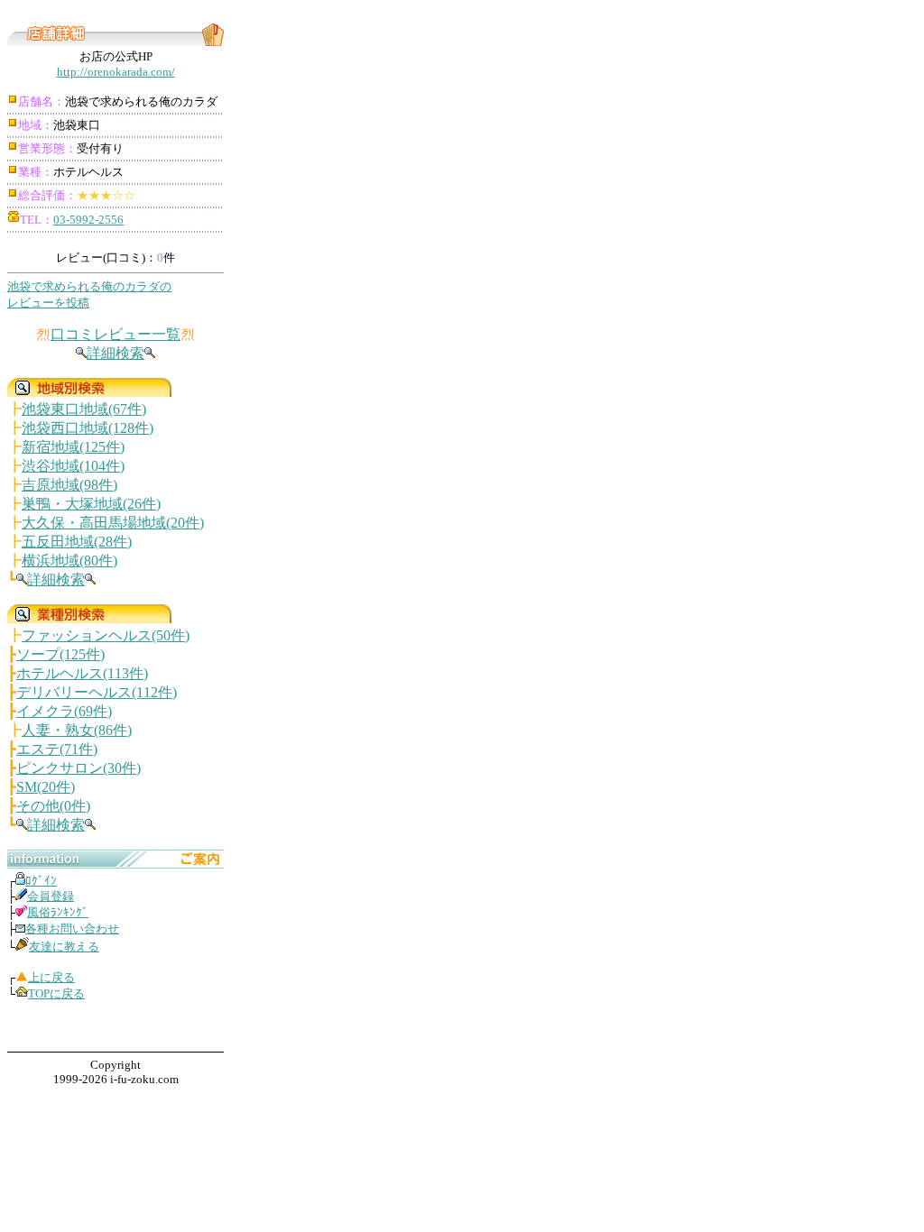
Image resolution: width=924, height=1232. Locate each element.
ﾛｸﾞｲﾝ (41, 880)
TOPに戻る (56, 993)
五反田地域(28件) (77, 541)
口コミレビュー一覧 (115, 334)
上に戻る (51, 977)
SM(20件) (45, 787)
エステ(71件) (56, 749)
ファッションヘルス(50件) (105, 635)
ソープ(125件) (60, 654)
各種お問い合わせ (72, 928)
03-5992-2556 (88, 219)
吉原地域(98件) (69, 484)
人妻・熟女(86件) (77, 730)
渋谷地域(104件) (73, 465)
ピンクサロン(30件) (78, 768)
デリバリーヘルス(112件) (96, 692)
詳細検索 (115, 353)
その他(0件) (53, 806)
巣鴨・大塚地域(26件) (91, 503)
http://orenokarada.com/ (116, 71)
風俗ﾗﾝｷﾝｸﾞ (57, 912)
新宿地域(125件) (73, 447)
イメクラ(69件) (64, 711)
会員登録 (50, 896)
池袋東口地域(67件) (84, 409)
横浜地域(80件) (69, 560)
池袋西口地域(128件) (87, 428)
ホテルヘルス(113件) (82, 673)
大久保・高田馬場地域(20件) (113, 522)
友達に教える (64, 946)
